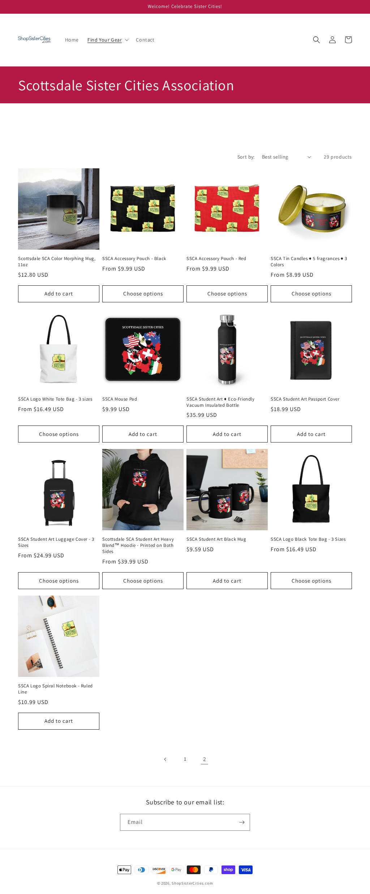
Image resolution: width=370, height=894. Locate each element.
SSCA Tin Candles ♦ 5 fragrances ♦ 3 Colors (309, 262)
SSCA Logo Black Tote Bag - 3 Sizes (308, 539)
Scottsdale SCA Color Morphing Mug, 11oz (56, 262)
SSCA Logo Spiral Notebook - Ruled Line (55, 689)
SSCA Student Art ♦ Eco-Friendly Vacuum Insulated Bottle (220, 402)
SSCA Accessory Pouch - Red (216, 259)
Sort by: (246, 157)
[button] (107, 39)
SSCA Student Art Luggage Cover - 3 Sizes (56, 542)
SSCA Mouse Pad (119, 399)
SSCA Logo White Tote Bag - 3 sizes (55, 399)
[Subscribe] (242, 822)
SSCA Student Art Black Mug (216, 539)
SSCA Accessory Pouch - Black (134, 259)
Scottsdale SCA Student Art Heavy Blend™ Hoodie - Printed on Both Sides (138, 545)
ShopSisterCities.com (192, 883)
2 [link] (204, 759)
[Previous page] (165, 759)
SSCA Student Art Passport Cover (305, 399)
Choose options (143, 293)
